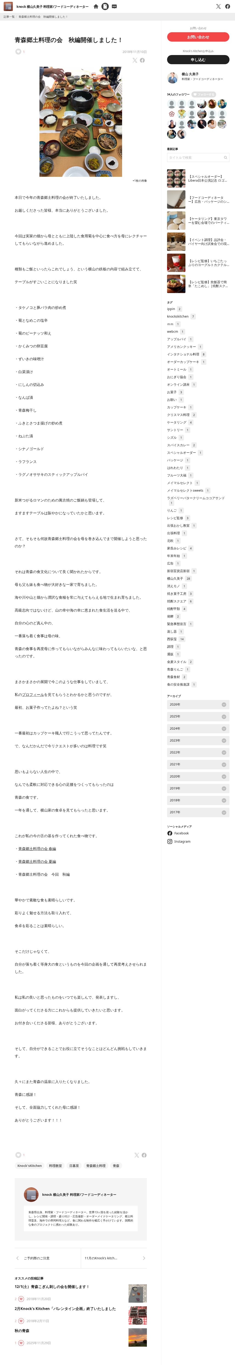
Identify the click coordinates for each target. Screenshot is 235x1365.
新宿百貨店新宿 (181, 571)
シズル (174, 437)
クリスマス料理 (181, 415)
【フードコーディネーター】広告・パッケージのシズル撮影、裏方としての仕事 (207, 203)
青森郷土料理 (96, 1165)
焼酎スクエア (179, 601)
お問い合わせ (198, 36)
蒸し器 (174, 631)
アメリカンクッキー (184, 346)
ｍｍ (173, 324)
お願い (174, 399)
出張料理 (176, 533)
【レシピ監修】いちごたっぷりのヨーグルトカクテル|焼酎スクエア (208, 265)
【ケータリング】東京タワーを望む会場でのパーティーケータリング (207, 222)
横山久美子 (178, 578)
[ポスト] (218, 6)
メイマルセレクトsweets (188, 490)
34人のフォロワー (178, 94)
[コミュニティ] (114, 6)
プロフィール (33, 694)
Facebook (181, 833)
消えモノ (176, 586)
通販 (173, 654)
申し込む (198, 59)
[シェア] (227, 6)
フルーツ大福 (179, 475)
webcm (175, 331)
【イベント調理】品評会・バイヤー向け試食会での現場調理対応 (207, 244)
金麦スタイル (179, 661)
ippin (173, 309)
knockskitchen (180, 316)
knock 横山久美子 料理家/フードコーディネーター (53, 6)
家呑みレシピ (179, 548)
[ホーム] (96, 6)
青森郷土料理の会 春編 (37, 848)
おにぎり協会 (179, 377)
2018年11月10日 (135, 52)
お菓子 (174, 392)
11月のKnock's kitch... (101, 1258)
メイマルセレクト (182, 483)
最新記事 (172, 149)
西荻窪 (175, 639)
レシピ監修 (177, 518)
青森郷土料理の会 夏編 (37, 861)
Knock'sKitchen (29, 1165)
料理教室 (55, 1165)
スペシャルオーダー (184, 452)
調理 (173, 646)
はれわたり (177, 467)
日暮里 (74, 1165)
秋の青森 (22, 1330)
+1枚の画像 (140, 181)
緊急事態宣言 (179, 624)
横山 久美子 (190, 74)
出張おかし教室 (181, 525)
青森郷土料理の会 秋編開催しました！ (69, 40)
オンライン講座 (181, 384)
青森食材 (176, 677)
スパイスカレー (181, 445)
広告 (173, 563)
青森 (116, 1165)
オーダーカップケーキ (185, 362)
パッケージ (177, 460)
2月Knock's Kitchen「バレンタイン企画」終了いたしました (65, 1308)
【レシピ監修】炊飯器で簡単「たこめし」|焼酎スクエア (208, 286)
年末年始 (176, 556)
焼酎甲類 (176, 608)
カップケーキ (179, 407)
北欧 (173, 540)
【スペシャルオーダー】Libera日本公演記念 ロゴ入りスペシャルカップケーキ (208, 180)
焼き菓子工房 (179, 593)
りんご (174, 510)
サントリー (177, 430)
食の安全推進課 (181, 684)
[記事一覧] (105, 6)
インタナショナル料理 (185, 354)
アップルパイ (179, 339)
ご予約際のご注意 (37, 1258)
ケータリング (179, 422)
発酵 (173, 616)
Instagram (182, 841)
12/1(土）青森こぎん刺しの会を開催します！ (52, 1286)
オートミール (179, 369)
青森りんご (177, 669)
